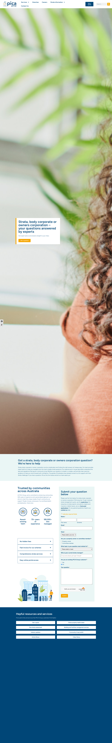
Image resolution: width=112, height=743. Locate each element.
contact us (64, 510)
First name (64, 522)
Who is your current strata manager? (72, 552)
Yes (63, 562)
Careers (44, 2)
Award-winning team (23, 521)
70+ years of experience (35, 521)
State (63, 532)
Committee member (68, 543)
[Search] (108, 4)
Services (24, 2)
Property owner (66, 541)
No (63, 564)
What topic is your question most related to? (74, 546)
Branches (35, 2)
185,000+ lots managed (48, 521)
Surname (79, 522)
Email (63, 525)
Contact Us (25, 6)
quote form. (84, 502)
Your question (65, 567)
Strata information (56, 2)
